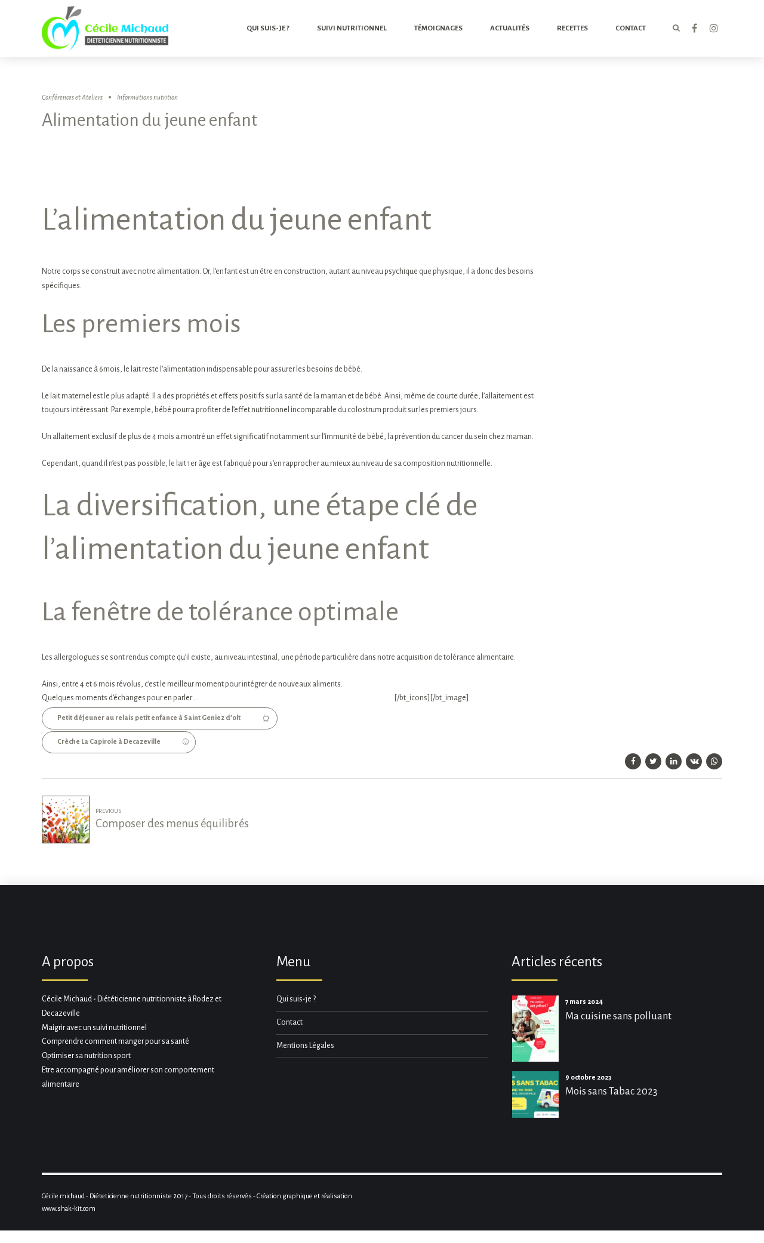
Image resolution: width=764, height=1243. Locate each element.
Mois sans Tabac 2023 (611, 1091)
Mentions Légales (305, 1045)
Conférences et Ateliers (72, 97)
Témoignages (438, 28)
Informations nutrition (147, 97)
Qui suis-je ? (268, 28)
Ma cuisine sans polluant (618, 1016)
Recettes (572, 28)
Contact (289, 1022)
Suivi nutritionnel (352, 28)
